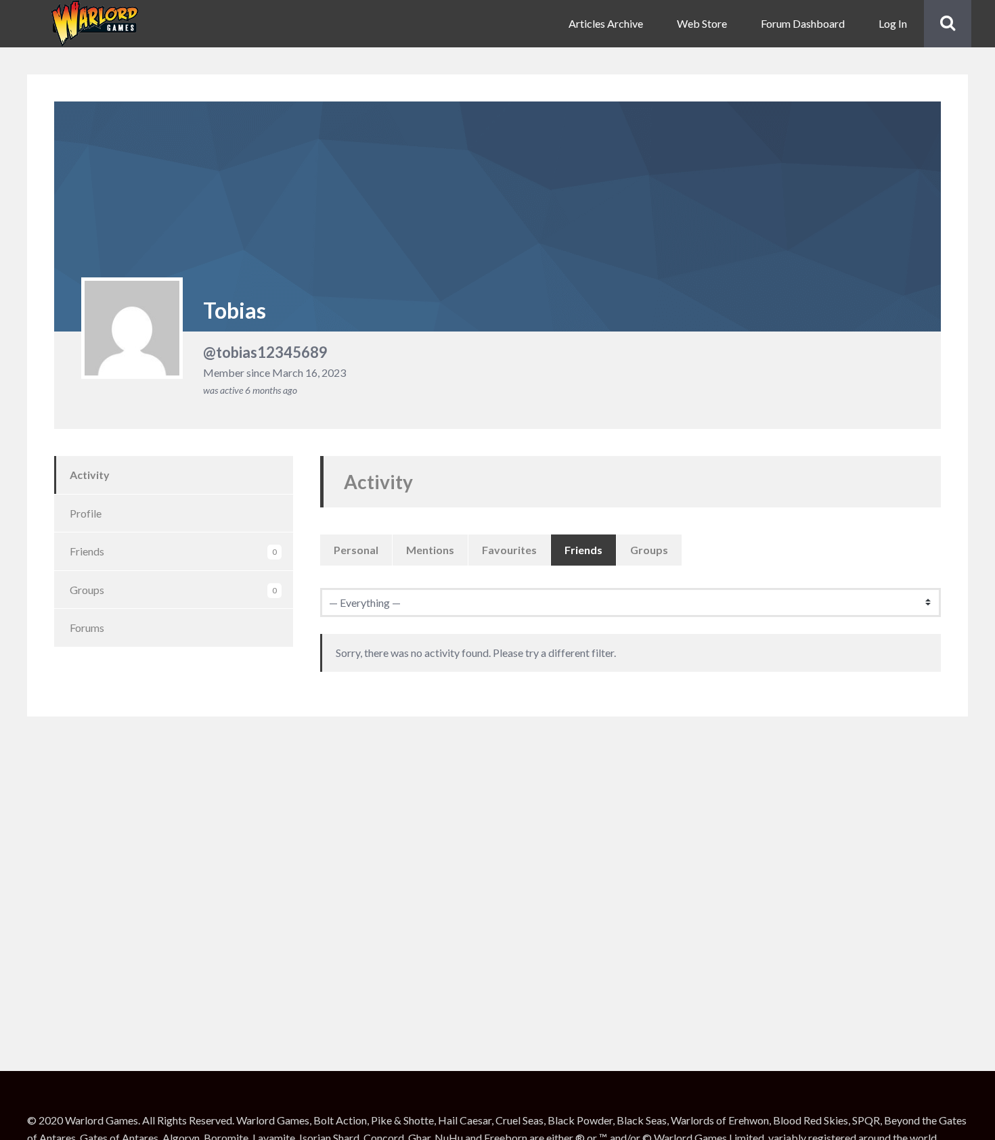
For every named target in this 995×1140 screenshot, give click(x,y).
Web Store (702, 23)
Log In (893, 23)
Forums (87, 627)
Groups (173, 589)
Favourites (509, 549)
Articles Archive (606, 23)
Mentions (430, 549)
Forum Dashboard (803, 23)
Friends (173, 551)
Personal (356, 549)
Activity (90, 474)
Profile (86, 513)
